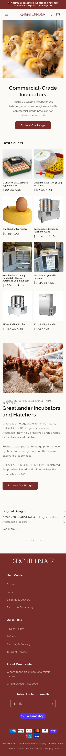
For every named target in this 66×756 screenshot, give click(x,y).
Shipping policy (52, 748)
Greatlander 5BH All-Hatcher (45, 276)
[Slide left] (25, 540)
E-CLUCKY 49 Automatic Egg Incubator (15, 184)
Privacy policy (56, 743)
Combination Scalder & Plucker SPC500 (46, 230)
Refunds (12, 636)
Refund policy (16, 748)
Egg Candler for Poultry (15, 229)
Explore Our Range (33, 125)
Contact (11, 584)
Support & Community (20, 607)
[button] (6, 14)
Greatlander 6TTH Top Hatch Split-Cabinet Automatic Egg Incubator (16, 278)
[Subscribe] (52, 704)
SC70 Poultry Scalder (45, 324)
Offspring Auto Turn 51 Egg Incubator (48, 184)
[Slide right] (40, 540)
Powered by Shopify (36, 743)
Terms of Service (17, 652)
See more (9, 528)
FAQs (10, 592)
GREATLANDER (18, 743)
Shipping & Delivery (18, 599)
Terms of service (34, 748)
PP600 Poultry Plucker (14, 324)
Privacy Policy (15, 629)
